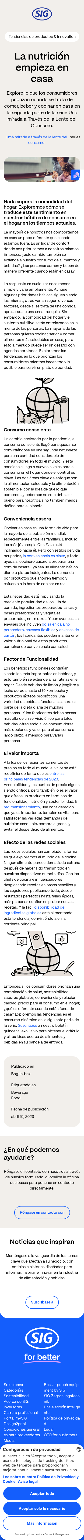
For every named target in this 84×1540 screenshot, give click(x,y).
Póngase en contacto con (42, 1212)
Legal (48, 1429)
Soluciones (13, 1384)
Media (9, 1440)
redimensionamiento (22, 807)
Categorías (13, 1390)
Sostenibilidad (16, 1395)
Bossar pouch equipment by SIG (61, 1387)
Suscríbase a (42, 1302)
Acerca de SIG (16, 1401)
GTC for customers (60, 1435)
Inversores (13, 1407)
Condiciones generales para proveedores (22, 1432)
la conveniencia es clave (44, 555)
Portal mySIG (15, 1418)
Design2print (15, 1423)
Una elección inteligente (62, 1410)
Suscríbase (27, 1025)
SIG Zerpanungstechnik (62, 1398)
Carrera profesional (21, 1412)
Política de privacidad (62, 1421)
